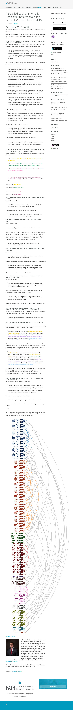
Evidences (20, 671)
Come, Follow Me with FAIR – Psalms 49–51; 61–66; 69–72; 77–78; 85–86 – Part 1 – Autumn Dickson (59, 83)
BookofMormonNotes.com (12, 661)
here (10, 31)
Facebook (53, 134)
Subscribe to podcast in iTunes (57, 42)
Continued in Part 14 (10, 636)
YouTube (53, 140)
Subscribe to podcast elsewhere (57, 44)
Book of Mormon (14, 671)
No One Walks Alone (63, 120)
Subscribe (59, 28)
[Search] (61, 7)
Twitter (52, 136)
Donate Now (53, 686)
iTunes (52, 138)
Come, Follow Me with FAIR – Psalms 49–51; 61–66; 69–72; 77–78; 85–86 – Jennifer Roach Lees (59, 77)
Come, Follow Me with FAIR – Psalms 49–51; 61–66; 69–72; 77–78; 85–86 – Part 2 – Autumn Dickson (59, 72)
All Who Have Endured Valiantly (57, 68)
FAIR (17, 3)
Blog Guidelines (54, 62)
